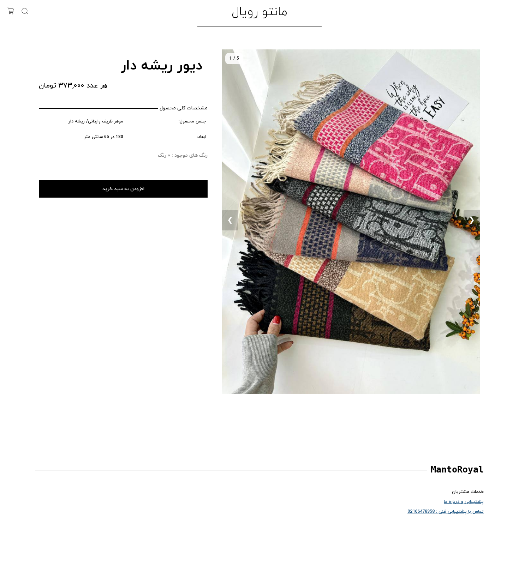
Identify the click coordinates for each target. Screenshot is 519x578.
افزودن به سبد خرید (123, 189)
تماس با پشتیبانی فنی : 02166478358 (445, 511)
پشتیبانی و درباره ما (464, 502)
